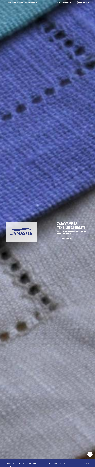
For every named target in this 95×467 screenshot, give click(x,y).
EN (86, 463)
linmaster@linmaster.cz (67, 2)
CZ (84, 463)
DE (88, 463)
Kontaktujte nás (66, 239)
